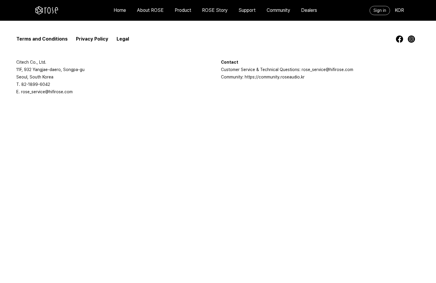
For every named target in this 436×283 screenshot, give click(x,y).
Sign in (379, 10)
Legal (123, 39)
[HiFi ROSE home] (46, 10)
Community (278, 10)
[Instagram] (414, 39)
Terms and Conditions (42, 39)
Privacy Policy (92, 39)
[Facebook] (402, 39)
